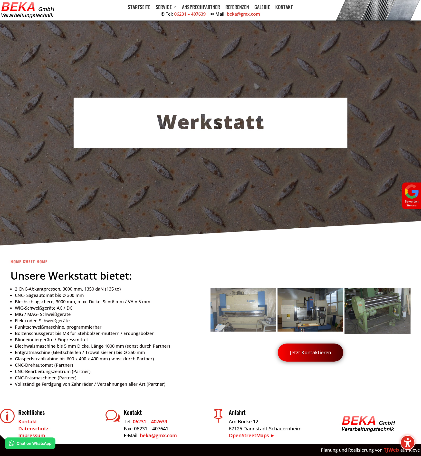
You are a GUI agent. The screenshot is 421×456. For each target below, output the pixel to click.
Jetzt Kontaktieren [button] (310, 352)
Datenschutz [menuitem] (33, 428)
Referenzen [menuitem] (237, 7)
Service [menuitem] (164, 7)
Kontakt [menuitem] (284, 7)
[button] (407, 442)
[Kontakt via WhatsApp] (30, 444)
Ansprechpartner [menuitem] (201, 7)
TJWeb (391, 449)
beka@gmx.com (243, 14)
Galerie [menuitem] (262, 7)
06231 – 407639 (190, 14)
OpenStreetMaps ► (252, 435)
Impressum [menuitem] (31, 435)
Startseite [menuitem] (139, 7)
